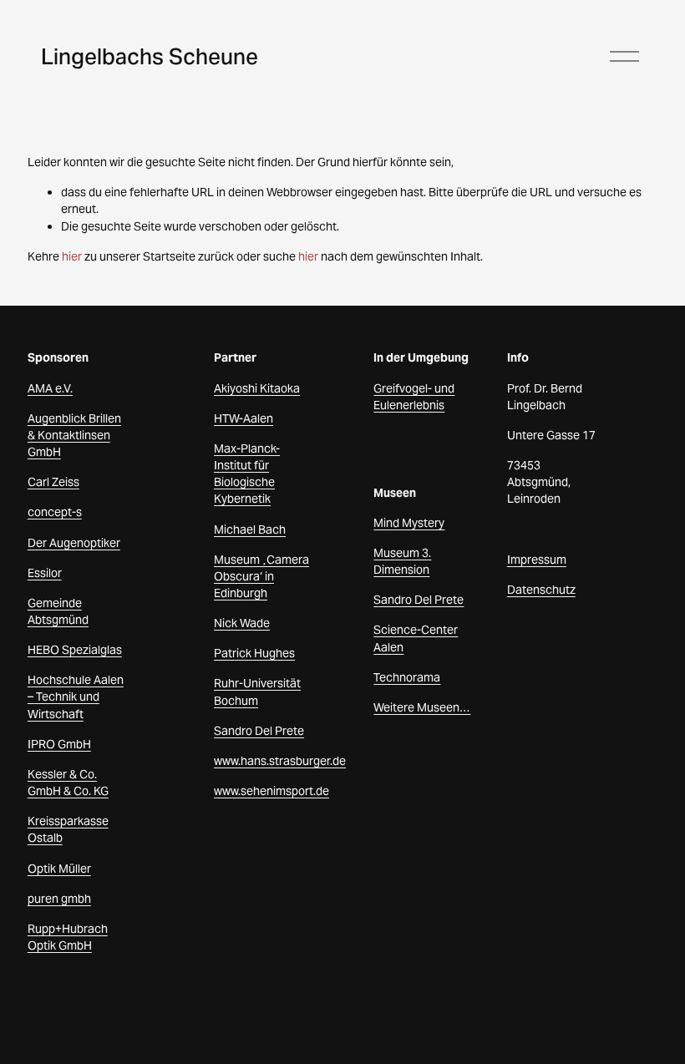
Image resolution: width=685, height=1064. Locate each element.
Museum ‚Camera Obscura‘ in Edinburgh (261, 576)
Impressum (536, 559)
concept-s (55, 511)
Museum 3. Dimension (402, 561)
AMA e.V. (50, 388)
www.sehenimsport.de (271, 790)
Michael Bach (250, 529)
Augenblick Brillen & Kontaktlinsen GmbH (74, 435)
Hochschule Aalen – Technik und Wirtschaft (76, 696)
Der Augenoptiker (74, 542)
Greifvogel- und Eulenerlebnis (413, 397)
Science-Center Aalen (415, 638)
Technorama (406, 677)
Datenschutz (541, 589)
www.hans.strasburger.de (280, 760)
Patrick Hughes (254, 653)
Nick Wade (242, 623)
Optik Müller (59, 868)
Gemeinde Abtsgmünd (58, 611)
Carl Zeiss (53, 481)
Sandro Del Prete (259, 730)
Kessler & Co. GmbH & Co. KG (68, 782)
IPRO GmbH (59, 744)
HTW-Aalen (243, 418)
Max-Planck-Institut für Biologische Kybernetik (247, 473)
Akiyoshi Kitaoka (257, 388)
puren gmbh (59, 898)
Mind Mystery (408, 522)
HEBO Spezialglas (75, 649)
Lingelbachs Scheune (149, 56)
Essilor (45, 572)
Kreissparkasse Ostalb (68, 829)
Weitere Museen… (421, 707)
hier (72, 256)
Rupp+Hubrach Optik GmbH (68, 937)
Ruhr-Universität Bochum (257, 691)
